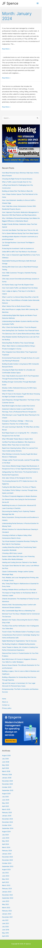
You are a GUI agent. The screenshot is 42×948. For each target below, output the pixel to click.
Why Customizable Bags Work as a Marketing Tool (18, 610)
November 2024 (7, 822)
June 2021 (5, 923)
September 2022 (7, 898)
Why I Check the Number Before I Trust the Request (19, 327)
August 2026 (6, 755)
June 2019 (5, 930)
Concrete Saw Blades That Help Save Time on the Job (20, 230)
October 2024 (6, 825)
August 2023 (6, 869)
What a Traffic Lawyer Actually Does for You (16, 182)
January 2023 (6, 892)
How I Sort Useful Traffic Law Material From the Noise (20, 288)
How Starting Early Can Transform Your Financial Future (20, 330)
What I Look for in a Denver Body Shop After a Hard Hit (20, 297)
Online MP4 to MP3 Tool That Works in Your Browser (19, 251)
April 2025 (5, 806)
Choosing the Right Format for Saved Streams (17, 179)
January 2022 (6, 914)
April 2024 (5, 844)
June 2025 (5, 800)
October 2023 (6, 863)
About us (5, 702)
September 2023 (7, 866)
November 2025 (7, 784)
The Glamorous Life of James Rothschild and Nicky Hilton (21, 333)
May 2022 (5, 904)
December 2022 (7, 895)
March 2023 (6, 885)
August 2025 (6, 793)
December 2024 (7, 819)
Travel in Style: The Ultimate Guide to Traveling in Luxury (21, 632)
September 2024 (7, 828)
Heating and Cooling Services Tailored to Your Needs (19, 562)
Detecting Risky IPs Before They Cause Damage (18, 343)
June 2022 (5, 901)
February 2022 (7, 911)
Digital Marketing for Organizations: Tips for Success (19, 641)
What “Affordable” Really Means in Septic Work (17, 439)
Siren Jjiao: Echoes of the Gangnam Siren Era (17, 478)
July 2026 (5, 759)
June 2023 (5, 876)
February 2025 (7, 812)
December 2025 (7, 781)
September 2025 (7, 790)
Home (4, 699)
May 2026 (5, 765)
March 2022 (6, 907)
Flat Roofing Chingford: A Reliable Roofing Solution (18, 644)
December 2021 (7, 917)
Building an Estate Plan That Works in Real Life (17, 191)
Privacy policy (6, 708)
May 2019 (5, 933)
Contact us (5, 705)
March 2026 (6, 771)
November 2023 (7, 860)
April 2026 (5, 768)
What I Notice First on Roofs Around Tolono (16, 306)
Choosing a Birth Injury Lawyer (12, 553)
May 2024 (5, 841)
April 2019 (5, 936)
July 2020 (5, 926)
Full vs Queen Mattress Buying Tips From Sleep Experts (20, 233)
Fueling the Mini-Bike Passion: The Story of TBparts (19, 487)
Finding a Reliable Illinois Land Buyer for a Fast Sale (19, 589)
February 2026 (7, 774)
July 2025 (5, 796)
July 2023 (5, 873)
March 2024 (6, 847)
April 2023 (5, 882)
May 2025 (5, 803)
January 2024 (6, 854)
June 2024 (5, 838)
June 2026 (5, 762)
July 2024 (5, 835)
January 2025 (6, 816)
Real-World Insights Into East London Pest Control (18, 406)
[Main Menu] (37, 3)
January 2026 (6, 778)
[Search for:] (21, 118)
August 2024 (6, 831)
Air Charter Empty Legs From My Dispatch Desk (18, 285)
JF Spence (10, 3)
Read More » (6, 49)
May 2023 (5, 879)
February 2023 (7, 888)
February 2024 (7, 850)
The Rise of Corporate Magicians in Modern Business (19, 496)
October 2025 (6, 787)
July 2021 (5, 920)
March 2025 (6, 809)
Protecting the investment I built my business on (18, 248)
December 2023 (7, 857)
